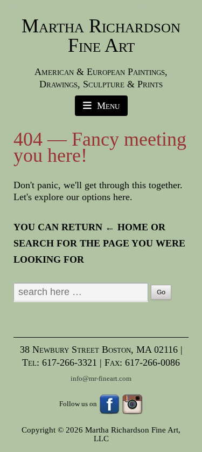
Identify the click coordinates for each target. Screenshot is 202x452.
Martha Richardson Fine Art (101, 35)
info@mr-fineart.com (101, 378)
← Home (126, 227)
